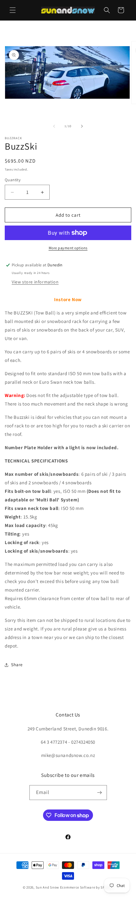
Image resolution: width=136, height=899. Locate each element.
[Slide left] (54, 126)
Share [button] (17, 664)
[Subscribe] (100, 792)
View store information (35, 282)
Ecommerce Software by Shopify (86, 887)
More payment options (68, 247)
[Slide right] (82, 126)
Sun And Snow (47, 887)
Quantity (13, 180)
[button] (13, 10)
